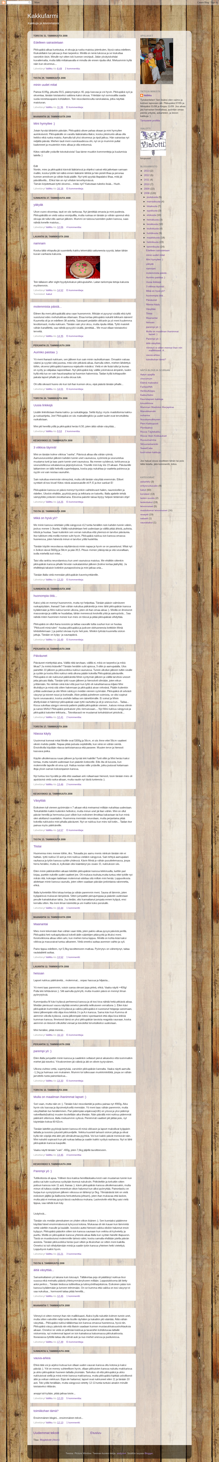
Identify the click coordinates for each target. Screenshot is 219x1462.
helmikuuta (153, 242)
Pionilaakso (146, 427)
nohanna (145, 415)
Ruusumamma (148, 440)
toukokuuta (153, 228)
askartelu (145, 481)
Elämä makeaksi (149, 382)
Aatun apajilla (147, 374)
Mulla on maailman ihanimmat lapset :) (60, 1097)
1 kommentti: (73, 908)
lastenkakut (146, 502)
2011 (147, 179)
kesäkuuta (153, 224)
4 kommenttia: (74, 227)
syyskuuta (152, 210)
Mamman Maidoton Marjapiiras (157, 407)
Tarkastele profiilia (150, 120)
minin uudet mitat (45, 84)
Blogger (149, 1453)
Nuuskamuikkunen (150, 419)
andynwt (121, 1453)
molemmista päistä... (48, 306)
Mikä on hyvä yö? (45, 518)
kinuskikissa (146, 403)
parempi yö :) (42, 1051)
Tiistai (37, 846)
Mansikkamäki (148, 411)
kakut (49, 294)
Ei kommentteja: (75, 107)
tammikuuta (153, 246)
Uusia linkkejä (43, 405)
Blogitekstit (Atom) (50, 1440)
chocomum (146, 378)
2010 (147, 184)
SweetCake (146, 448)
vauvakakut (146, 522)
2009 (147, 188)
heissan (39, 973)
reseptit (144, 514)
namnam (40, 243)
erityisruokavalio (149, 486)
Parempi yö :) (43, 1171)
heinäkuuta (153, 219)
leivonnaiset (146, 506)
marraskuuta (154, 201)
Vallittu (148, 95)
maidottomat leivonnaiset (153, 510)
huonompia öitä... (45, 596)
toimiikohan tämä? (46, 1411)
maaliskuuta (153, 237)
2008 (147, 193)
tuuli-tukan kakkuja (150, 452)
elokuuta (152, 215)
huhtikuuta (153, 233)
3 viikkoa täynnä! (45, 447)
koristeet (145, 494)
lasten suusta (147, 498)
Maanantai (41, 924)
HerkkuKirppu (147, 391)
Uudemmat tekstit (46, 1433)
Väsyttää (40, 800)
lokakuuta (152, 206)
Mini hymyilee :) (44, 123)
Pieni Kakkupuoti (149, 423)
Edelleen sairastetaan (48, 42)
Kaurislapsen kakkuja (151, 399)
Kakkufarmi (42, 15)
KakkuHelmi (146, 395)
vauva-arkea (42, 1358)
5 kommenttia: (74, 1398)
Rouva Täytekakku (150, 432)
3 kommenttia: (74, 1254)
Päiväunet (40, 656)
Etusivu (95, 1433)
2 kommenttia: (73, 68)
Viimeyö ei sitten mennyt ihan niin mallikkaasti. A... (164, 349)
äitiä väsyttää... (44, 1270)
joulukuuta (153, 197)
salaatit (144, 518)
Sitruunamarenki (149, 444)
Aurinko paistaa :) (45, 352)
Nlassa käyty (42, 733)
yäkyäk (38, 204)
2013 (147, 171)
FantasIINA (146, 387)
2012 (147, 175)
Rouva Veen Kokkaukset (153, 436)
